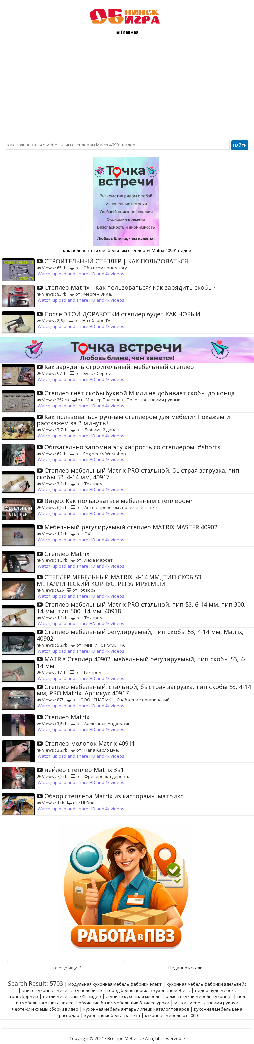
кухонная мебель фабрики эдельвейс (206, 984)
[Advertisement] (127, 87)
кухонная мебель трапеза (112, 1015)
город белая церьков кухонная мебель (148, 990)
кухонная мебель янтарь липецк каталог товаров (136, 1009)
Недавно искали (185, 968)
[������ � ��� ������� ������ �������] (127, 887)
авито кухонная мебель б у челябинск (62, 990)
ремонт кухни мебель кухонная (199, 996)
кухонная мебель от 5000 (171, 1015)
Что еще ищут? (65, 968)
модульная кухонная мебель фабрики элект (115, 984)
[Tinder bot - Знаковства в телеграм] (127, 199)
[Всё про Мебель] (127, 14)
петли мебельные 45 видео (72, 996)
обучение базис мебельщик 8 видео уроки (124, 1003)
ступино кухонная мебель (133, 996)
